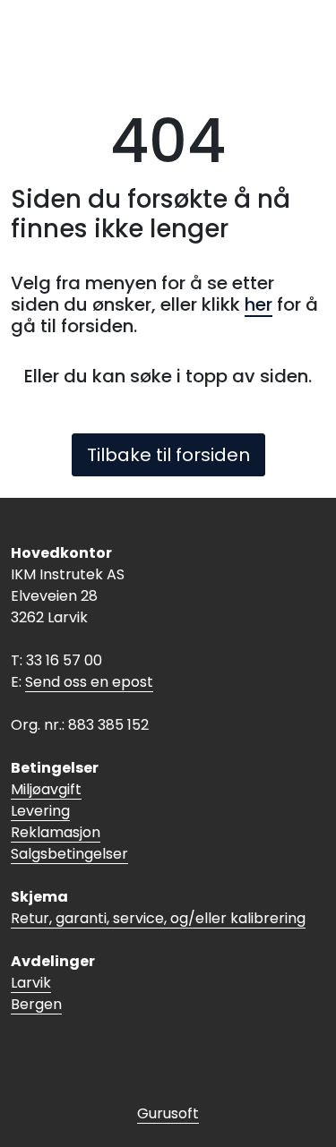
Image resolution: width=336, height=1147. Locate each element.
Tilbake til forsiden (168, 454)
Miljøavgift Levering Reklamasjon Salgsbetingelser (69, 821)
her (258, 304)
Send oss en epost (89, 682)
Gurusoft (168, 1113)
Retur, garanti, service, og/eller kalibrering (158, 918)
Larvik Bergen (36, 993)
